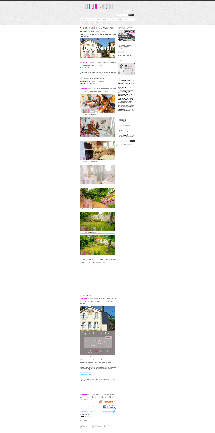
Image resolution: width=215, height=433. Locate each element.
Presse (118, 19)
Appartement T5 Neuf (122, 119)
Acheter (94, 19)
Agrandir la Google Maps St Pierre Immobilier (88, 295)
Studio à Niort (119, 111)
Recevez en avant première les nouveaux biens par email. (124, 46)
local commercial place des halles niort (123, 101)
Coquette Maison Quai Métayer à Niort (105, 22)
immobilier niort (124, 97)
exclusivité (122, 90)
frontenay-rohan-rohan (127, 90)
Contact (108, 19)
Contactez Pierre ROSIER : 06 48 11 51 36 (87, 83)
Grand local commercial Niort (124, 91)
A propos (113, 19)
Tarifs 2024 (130, 19)
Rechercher (131, 14)
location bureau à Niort (124, 102)
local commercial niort (125, 100)
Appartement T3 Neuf (122, 121)
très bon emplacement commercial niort (127, 111)
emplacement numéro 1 (121, 87)
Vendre (98, 19)
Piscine (129, 109)
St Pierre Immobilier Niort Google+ (128, 11)
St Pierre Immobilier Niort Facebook (123, 11)
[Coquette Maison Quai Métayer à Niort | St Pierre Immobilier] (97, 48)
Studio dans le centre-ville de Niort (129, 110)
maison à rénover (122, 106)
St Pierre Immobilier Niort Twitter (126, 11)
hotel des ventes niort (121, 94)
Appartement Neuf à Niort (125, 83)
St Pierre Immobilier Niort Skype (133, 11)
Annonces (83, 19)
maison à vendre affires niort (129, 106)
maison (127, 104)
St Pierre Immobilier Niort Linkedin (130, 11)
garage (132, 90)
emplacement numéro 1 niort (125, 88)
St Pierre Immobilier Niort (84, 22)
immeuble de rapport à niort (125, 94)
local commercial (129, 98)
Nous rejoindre (124, 19)
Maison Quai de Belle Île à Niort (130, 134)
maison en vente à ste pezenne (127, 105)
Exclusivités (88, 19)
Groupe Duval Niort (123, 93)
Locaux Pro (104, 19)
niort (126, 109)
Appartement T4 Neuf (122, 120)
